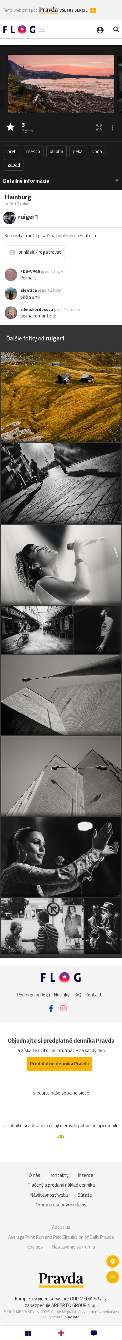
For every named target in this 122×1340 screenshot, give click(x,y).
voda (97, 151)
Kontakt (93, 994)
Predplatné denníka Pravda (59, 1063)
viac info (72, 1317)
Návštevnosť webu (49, 1195)
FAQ (77, 994)
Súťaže (85, 1195)
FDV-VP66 (30, 271)
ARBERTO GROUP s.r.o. (73, 1305)
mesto (33, 151)
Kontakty (59, 1175)
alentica (28, 290)
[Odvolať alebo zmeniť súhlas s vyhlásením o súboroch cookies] (112, 1261)
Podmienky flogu (33, 994)
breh (12, 151)
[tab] (61, 178)
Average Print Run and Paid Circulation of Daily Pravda (61, 1237)
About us (61, 1227)
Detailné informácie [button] (26, 181)
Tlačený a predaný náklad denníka (61, 1185)
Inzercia (85, 1175)
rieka (78, 151)
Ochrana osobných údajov (61, 1204)
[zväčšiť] (99, 127)
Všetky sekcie (74, 10)
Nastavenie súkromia (73, 1246)
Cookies (35, 1246)
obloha (56, 151)
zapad (14, 164)
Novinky (61, 994)
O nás (34, 1175)
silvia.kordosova (36, 309)
